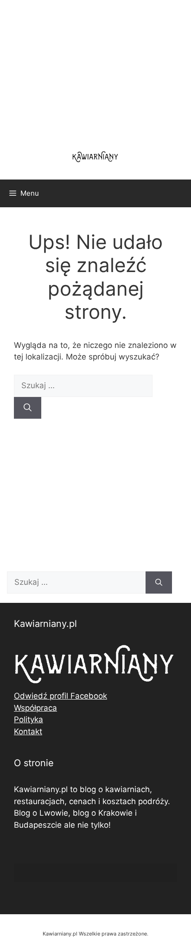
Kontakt (28, 731)
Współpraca (35, 708)
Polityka (28, 719)
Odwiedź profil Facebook (60, 695)
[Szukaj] (27, 408)
